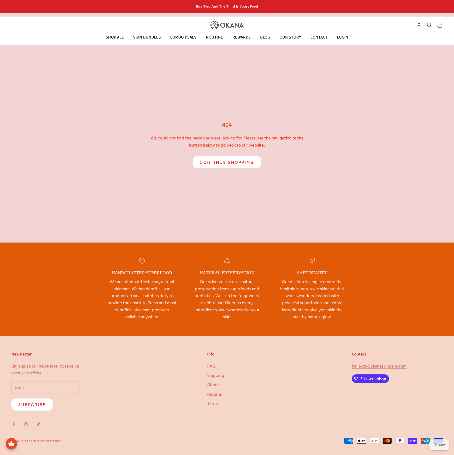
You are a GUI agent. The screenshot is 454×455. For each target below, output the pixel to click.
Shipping (215, 375)
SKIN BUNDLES (147, 37)
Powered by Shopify (50, 440)
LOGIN (342, 37)
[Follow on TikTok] (38, 424)
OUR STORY (290, 37)
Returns (214, 394)
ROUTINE (214, 37)
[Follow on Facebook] (13, 424)
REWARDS (241, 37)
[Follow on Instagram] (26, 424)
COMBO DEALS (183, 37)
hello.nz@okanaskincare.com (379, 366)
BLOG (265, 37)
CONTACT (318, 37)
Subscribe (32, 404)
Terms (212, 403)
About (213, 384)
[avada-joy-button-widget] (11, 443)
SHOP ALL (115, 37)
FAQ (211, 366)
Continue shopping (227, 162)
